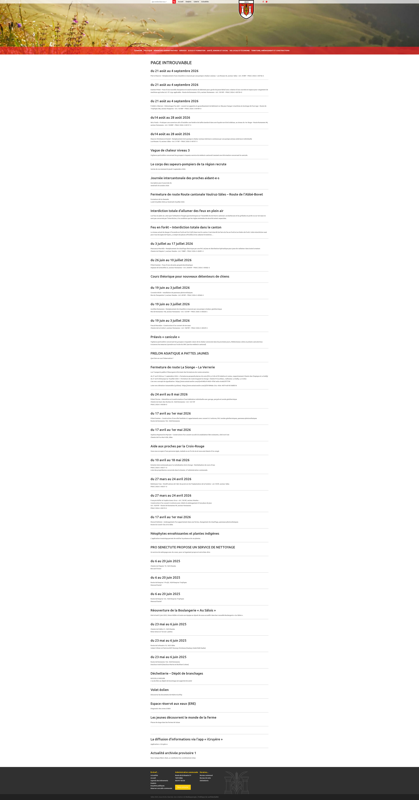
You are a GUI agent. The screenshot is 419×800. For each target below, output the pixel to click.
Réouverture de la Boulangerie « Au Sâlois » (183, 610)
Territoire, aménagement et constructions (270, 50)
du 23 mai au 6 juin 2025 (168, 624)
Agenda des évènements (159, 780)
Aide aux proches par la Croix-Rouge (177, 446)
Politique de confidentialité (208, 797)
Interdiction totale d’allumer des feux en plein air (187, 211)
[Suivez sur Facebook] (263, 1)
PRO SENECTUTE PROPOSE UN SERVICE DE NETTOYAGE (193, 547)
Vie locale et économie (240, 50)
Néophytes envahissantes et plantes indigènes (185, 533)
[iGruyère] (266, 1)
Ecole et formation (196, 50)
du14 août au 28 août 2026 (170, 117)
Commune (138, 50)
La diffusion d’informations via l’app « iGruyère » (187, 739)
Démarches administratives (166, 50)
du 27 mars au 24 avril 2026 (171, 479)
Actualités (205, 2)
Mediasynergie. (191, 797)
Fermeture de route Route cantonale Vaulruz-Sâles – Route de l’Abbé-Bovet (207, 194)
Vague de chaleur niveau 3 (170, 150)
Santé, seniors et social (217, 50)
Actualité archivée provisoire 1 (173, 753)
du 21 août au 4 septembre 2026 (174, 71)
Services (183, 50)
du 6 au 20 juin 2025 (165, 561)
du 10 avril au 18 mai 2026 (170, 460)
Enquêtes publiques (157, 786)
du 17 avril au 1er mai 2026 (171, 413)
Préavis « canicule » (165, 337)
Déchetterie (204, 780)
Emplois (188, 2)
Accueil (180, 2)
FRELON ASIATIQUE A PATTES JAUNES (180, 353)
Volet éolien (160, 690)
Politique (148, 50)
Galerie (196, 2)
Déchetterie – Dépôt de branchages (177, 673)
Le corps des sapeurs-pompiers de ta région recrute (188, 164)
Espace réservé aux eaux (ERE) (173, 703)
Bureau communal (206, 775)
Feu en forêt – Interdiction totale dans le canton (186, 227)
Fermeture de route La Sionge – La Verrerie (183, 367)
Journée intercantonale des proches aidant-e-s (185, 178)
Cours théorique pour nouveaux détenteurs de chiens (190, 276)
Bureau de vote (205, 778)
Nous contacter (182, 787)
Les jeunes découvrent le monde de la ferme (183, 717)
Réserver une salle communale (161, 788)
